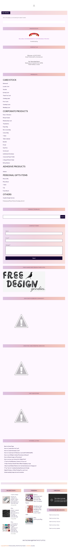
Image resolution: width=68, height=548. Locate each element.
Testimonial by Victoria (54, 521)
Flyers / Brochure (7, 114)
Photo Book (6, 181)
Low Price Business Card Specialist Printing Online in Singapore (14, 528)
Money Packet (6, 117)
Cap (4, 187)
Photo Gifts (5, 178)
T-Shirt (4, 135)
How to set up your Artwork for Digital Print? (15, 459)
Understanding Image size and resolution (14, 472)
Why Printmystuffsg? (37, 519)
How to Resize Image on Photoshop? (13, 457)
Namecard (5, 83)
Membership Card (7, 120)
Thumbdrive (6, 123)
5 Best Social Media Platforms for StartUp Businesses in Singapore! (20, 465)
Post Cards (5, 101)
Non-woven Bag (7, 129)
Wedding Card (6, 107)
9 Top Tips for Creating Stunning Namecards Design (16, 468)
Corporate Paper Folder (9, 157)
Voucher (5, 89)
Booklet (5, 141)
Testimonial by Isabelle (54, 528)
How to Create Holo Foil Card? (11, 448)
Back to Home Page (9, 446)
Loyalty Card (6, 86)
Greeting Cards (6, 104)
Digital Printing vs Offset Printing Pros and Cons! (16, 470)
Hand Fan (5, 147)
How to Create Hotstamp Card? (12, 450)
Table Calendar (6, 138)
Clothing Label (6, 98)
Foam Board (6, 190)
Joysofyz (33, 545)
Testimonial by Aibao (54, 525)
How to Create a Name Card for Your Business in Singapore (15, 500)
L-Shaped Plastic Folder (8, 160)
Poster (4, 145)
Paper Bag (5, 126)
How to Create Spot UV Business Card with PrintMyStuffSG (18, 452)
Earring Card (6, 92)
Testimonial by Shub (54, 514)
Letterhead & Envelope (8, 154)
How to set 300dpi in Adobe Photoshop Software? (16, 455)
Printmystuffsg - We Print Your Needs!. (17, 545)
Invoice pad (6, 151)
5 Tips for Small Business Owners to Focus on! (15, 461)
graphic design (14, 494)
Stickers (5, 171)
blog (12, 508)
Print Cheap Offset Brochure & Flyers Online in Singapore (15, 514)
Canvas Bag (6, 132)
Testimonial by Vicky (54, 518)
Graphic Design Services (9, 198)
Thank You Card (7, 95)
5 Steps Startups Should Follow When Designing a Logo (17, 463)
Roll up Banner (6, 163)
